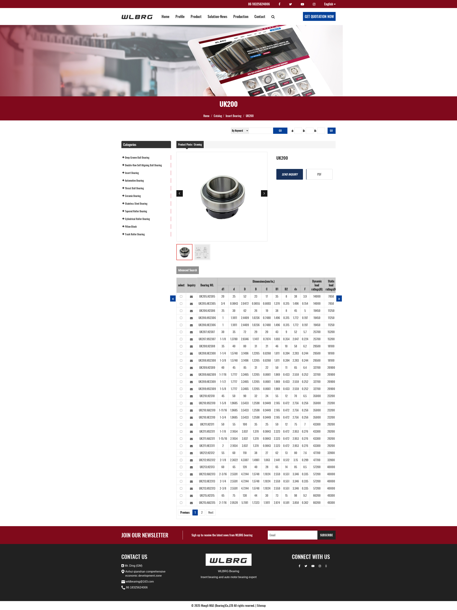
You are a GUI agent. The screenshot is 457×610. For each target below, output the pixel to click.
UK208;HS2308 (207, 360)
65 (295, 367)
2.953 (296, 431)
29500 (317, 346)
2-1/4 (223, 481)
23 (255, 296)
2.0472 (245, 303)
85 (244, 367)
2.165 (277, 403)
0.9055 (256, 303)
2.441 (277, 460)
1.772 (295, 318)
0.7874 (267, 339)
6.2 (305, 346)
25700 (317, 332)
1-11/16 (223, 410)
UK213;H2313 (207, 467)
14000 (317, 296)
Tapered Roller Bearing (136, 211)
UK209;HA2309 (207, 374)
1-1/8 (223, 339)
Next (210, 512)
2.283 (296, 353)
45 (295, 310)
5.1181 (245, 502)
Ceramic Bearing (133, 196)
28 (266, 467)
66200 (317, 495)
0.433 (286, 374)
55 (276, 396)
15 (286, 495)
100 (245, 424)
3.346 (296, 474)
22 (266, 367)
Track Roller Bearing (135, 234)
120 (245, 467)
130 (245, 495)
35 (276, 296)
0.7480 (267, 318)
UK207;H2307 (207, 332)
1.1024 (266, 474)
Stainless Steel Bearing (136, 203)
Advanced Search (187, 270)
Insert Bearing (234, 116)
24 (266, 396)
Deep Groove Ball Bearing (137, 157)
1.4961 (255, 460)
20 (222, 296)
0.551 (286, 474)
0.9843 (234, 303)
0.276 (305, 431)
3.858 (296, 502)
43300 (317, 424)
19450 (316, 310)
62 (244, 310)
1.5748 (234, 353)
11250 (331, 310)
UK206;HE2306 (207, 325)
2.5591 (234, 474)
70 (295, 396)
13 (286, 453)
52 (244, 296)
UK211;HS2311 (207, 431)
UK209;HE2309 (207, 381)
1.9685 (234, 403)
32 (255, 396)
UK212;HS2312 (207, 460)
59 (276, 424)
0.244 (305, 353)
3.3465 (245, 374)
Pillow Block (131, 226)
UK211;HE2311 (207, 446)
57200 (317, 467)
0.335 (305, 474)
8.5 (305, 467)
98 (295, 495)
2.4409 (245, 318)
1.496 (296, 303)
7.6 (305, 453)
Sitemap (261, 605)
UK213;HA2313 (207, 474)
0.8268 (267, 353)
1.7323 (255, 502)
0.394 (286, 353)
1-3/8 (223, 360)
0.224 (305, 339)
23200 (331, 396)
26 (255, 310)
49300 (331, 495)
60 (233, 453)
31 (256, 346)
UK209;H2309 (207, 367)
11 (286, 367)
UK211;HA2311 (207, 438)
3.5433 (245, 403)
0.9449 (267, 403)
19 (267, 310)
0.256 (305, 403)
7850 (331, 296)
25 (234, 296)
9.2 (305, 495)
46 (276, 346)
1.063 (267, 460)
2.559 (296, 374)
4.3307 (245, 460)
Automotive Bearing (134, 180)
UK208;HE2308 (207, 353)
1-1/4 (223, 353)
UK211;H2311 (207, 424)
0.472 (286, 403)
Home (206, 116)
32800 (331, 453)
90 (244, 396)
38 (295, 296)
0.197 (305, 318)
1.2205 (256, 353)
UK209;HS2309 (207, 389)
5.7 (305, 332)
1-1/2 (223, 381)
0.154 (305, 303)
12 (286, 396)
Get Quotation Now (319, 16)
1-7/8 (223, 431)
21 (267, 346)
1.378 (277, 303)
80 (244, 346)
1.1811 (234, 318)
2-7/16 (223, 502)
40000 (331, 467)
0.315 (286, 303)
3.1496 (244, 353)
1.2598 (256, 403)
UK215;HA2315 (207, 502)
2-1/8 (223, 460)
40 (233, 346)
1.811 (277, 353)
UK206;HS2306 (207, 318)
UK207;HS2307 (207, 339)
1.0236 (256, 318)
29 (255, 332)
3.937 (245, 431)
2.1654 (234, 431)
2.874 (277, 502)
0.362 (305, 502)
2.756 (296, 403)
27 (266, 453)
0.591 (286, 502)
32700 (317, 367)
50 (276, 367)
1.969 (277, 374)
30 (233, 310)
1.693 (277, 339)
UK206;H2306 (207, 310)
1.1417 (256, 339)
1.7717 (234, 374)
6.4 (305, 367)
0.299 (305, 460)
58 (295, 346)
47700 (316, 453)
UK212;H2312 (207, 453)
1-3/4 (223, 417)
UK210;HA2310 (207, 410)
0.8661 (267, 374)
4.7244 (245, 474)
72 (244, 332)
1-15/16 (223, 438)
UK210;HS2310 (207, 403)
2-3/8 (223, 488)
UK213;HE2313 (207, 481)
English (329, 4)
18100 (331, 346)
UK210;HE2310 (207, 417)
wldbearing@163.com (140, 581)
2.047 (296, 339)
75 (295, 424)
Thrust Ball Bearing (134, 188)
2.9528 (234, 502)
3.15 (295, 460)
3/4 (223, 303)
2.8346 (245, 339)
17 (267, 296)
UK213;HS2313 (207, 488)
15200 (331, 332)
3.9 (305, 296)
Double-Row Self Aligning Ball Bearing (143, 165)
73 (277, 495)
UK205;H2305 (207, 296)
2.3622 (234, 460)
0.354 (286, 339)
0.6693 (267, 303)
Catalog (218, 116)
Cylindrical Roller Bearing (137, 219)
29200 (331, 424)
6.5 (305, 396)
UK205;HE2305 (207, 303)
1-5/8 (223, 389)
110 (245, 453)
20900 (331, 367)
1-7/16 (222, 374)
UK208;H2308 (207, 346)
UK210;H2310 (207, 396)
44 (255, 495)
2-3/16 (223, 474)
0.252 (305, 374)
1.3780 (234, 339)
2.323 (277, 431)
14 (286, 467)
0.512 (286, 460)
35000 (317, 396)
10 (286, 346)
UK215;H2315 (207, 495)
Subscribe (326, 535)
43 (276, 332)
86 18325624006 (259, 4)
